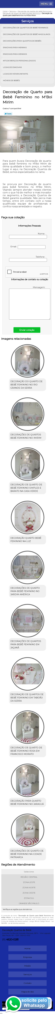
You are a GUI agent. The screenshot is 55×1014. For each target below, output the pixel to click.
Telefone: (40, 257)
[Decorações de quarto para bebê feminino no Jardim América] (27, 566)
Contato (28, 983)
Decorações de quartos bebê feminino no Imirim (25, 436)
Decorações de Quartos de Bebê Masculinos (26, 34)
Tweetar (8, 113)
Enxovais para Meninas (15, 47)
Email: (14, 246)
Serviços (27, 21)
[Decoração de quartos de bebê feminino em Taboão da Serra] (27, 673)
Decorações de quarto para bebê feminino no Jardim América (25, 591)
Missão (27, 966)
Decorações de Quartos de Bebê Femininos (25, 28)
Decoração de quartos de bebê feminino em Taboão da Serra (27, 697)
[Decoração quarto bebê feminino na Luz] (27, 516)
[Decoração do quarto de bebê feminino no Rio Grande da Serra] (27, 360)
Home (27, 948)
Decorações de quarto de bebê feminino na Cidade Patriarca (27, 854)
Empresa (27, 957)
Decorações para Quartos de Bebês (22, 41)
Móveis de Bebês (11, 80)
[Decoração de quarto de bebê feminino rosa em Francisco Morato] (27, 726)
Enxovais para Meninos (15, 54)
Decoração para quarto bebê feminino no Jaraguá (27, 802)
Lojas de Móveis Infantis (15, 74)
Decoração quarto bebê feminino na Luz (25, 540)
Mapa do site (27, 992)
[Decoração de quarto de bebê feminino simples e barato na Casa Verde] (27, 463)
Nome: (41, 233)
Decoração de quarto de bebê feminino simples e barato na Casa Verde (26, 487)
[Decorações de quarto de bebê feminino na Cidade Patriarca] (27, 829)
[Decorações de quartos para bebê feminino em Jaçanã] (27, 619)
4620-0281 (12, 939)
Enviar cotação (26, 330)
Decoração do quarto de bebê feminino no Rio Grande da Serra (26, 384)
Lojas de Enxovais (12, 67)
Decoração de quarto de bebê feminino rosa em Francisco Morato (26, 750)
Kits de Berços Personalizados (19, 61)
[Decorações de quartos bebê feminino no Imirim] (27, 413)
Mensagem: (39, 287)
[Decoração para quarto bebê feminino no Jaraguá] (27, 779)
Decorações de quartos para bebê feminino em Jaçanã (25, 644)
